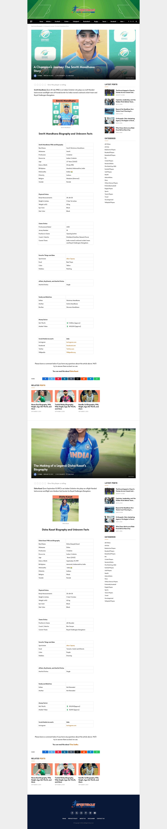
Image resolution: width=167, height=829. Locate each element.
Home (41, 21)
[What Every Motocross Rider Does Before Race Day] (109, 130)
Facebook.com (71, 345)
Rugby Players (109, 188)
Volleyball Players (110, 202)
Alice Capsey (70, 259)
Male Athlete (108, 177)
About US (83, 818)
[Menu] (31, 21)
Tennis (104, 21)
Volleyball (76, 21)
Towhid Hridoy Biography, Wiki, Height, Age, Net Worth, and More (65, 406)
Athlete (48, 21)
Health (107, 174)
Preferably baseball (110, 186)
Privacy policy (72, 818)
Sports (106, 191)
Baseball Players (109, 152)
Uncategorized (109, 199)
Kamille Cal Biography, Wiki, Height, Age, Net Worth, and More (89, 406)
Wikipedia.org (70, 352)
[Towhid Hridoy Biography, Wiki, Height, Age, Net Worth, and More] (65, 396)
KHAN (40, 75)
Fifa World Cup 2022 (110, 166)
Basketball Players (110, 155)
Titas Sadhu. (74, 744)
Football (57, 21)
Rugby (96, 21)
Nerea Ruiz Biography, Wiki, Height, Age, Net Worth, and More (41, 406)
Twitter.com (70, 349)
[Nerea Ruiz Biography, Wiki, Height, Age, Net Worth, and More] (42, 396)
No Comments (61, 75)
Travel (106, 197)
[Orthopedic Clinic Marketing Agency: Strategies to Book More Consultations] (109, 120)
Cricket (66, 21)
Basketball (86, 21)
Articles (107, 147)
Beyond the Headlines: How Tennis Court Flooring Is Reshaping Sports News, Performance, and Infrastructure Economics (125, 110)
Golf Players (108, 172)
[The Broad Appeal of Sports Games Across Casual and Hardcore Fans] (109, 92)
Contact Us (100, 818)
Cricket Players (109, 161)
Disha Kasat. (74, 371)
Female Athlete (109, 163)
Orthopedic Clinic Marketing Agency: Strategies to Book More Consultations (125, 119)
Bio (106, 158)
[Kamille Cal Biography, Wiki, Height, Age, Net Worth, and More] (89, 396)
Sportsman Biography (36, 26)
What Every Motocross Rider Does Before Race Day (125, 129)
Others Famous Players (111, 183)
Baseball (113, 21)
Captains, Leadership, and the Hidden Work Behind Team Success (126, 101)
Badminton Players (110, 149)
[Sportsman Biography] (83, 9)
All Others (108, 144)
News (122, 21)
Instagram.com (71, 342)
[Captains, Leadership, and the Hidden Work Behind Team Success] (109, 102)
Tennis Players (109, 194)
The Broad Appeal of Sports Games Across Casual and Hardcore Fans (125, 91)
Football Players (109, 169)
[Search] (136, 21)
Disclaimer (91, 818)
